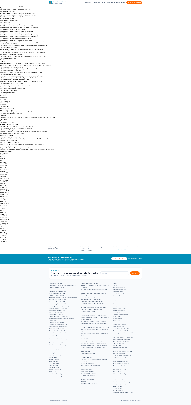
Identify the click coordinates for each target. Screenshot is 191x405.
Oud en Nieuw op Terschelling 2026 (57, 333)
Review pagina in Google (7, 122)
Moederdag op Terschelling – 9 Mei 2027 (123, 333)
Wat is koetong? (117, 320)
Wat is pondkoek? (117, 318)
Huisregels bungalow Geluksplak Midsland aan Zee (14, 79)
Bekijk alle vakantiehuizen (119, 258)
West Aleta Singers (117, 345)
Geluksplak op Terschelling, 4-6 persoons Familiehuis (94, 345)
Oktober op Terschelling (55, 371)
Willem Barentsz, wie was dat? (120, 361)
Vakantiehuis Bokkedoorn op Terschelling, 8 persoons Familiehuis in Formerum (22, 72)
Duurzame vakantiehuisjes (119, 365)
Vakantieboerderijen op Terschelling (10, 130)
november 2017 (4, 205)
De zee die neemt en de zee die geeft (122, 355)
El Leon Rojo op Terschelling (88, 371)
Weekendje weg (4, 155)
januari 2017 (3, 216)
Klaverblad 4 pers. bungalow (88, 311)
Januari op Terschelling (54, 353)
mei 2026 (2, 160)
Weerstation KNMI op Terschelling (121, 363)
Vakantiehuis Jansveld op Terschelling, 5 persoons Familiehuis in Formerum (21, 81)
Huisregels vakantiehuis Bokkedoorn (10, 74)
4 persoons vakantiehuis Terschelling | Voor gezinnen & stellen (17, 13)
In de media (3, 104)
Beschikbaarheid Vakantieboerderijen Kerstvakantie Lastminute (17, 33)
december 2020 (4, 178)
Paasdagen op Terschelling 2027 (57, 301)
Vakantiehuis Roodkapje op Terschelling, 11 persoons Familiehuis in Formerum (22, 85)
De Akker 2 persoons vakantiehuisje (10, 24)
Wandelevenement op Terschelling (121, 382)
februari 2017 (3, 214)
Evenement (3, 228)
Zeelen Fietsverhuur (86, 351)
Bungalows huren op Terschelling (9, 142)
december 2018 (4, 191)
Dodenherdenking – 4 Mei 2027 (120, 330)
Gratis (1, 232)
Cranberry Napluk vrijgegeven (120, 308)
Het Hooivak (3, 97)
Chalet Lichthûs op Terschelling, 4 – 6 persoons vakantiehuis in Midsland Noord (22, 52)
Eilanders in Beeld (117, 386)
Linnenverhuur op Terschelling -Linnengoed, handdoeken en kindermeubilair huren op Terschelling (27, 117)
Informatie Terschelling (6, 94)
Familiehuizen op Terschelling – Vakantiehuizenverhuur (94, 315)
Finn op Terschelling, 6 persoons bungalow (91, 309)
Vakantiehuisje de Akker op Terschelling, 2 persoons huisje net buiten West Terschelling (24, 139)
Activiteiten (110, 2)
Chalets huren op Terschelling (8, 43)
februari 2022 (4, 173)
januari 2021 (3, 176)
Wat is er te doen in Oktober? (120, 306)
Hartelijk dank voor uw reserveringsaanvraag (12, 88)
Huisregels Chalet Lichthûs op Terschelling (12, 54)
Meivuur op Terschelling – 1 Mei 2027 (58, 308)
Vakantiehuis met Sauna (55, 349)
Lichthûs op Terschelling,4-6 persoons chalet (92, 301)
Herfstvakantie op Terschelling (8, 90)
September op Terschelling (55, 369)
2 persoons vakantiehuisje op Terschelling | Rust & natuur (16, 9)
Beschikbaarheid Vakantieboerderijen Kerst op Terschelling (16, 31)
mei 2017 (2, 209)
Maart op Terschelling (54, 357)
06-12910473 (88, 250)
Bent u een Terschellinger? (119, 353)
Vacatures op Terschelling (119, 379)
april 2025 (3, 167)
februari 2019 (4, 187)
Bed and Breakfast (5, 22)
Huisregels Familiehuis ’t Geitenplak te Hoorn (12, 67)
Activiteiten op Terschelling (87, 379)
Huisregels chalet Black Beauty (8, 47)
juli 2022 (2, 171)
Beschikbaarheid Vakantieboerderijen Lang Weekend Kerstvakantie (19, 36)
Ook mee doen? (4, 106)
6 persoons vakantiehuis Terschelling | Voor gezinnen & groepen (18, 15)
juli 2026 (2, 158)
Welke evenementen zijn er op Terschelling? (123, 392)
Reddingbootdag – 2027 (119, 326)
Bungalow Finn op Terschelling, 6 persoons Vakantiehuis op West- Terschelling (22, 144)
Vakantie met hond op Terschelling (57, 344)
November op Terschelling (55, 374)
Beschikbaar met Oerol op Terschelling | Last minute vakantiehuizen (19, 27)
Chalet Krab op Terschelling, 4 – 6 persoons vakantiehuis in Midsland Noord (21, 49)
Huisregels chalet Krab (6, 51)
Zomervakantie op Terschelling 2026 (58, 324)
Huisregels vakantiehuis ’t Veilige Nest (10, 70)
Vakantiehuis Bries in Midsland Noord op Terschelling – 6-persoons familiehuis (22, 76)
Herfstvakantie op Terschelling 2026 (58, 326)
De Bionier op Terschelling (87, 363)
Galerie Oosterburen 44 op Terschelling (90, 365)
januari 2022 (3, 174)
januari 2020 (3, 182)
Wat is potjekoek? (117, 312)
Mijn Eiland (96, 2)
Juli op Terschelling (53, 365)
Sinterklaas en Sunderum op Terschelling (123, 351)
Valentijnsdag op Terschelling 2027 (57, 291)
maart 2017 (3, 212)
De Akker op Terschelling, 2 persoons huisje (91, 341)
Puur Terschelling (5, 101)
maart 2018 (3, 201)
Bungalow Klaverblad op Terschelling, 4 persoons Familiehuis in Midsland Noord (22, 148)
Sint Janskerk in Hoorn (118, 376)
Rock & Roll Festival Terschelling (9, 124)
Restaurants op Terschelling (87, 369)
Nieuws (103, 2)
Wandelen (2, 241)
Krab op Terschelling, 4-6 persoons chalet (91, 299)
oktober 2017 (4, 207)
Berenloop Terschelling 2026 (120, 347)
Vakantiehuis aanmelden (134, 2)
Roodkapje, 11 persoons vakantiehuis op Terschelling (94, 289)
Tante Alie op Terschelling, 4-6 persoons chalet (92, 303)
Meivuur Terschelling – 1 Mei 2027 (121, 328)
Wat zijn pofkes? (117, 316)
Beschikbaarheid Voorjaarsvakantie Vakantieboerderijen (15, 38)
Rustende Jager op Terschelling (88, 373)
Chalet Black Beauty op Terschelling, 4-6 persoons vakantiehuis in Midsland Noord (23, 45)
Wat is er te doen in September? (121, 304)
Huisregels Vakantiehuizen (119, 289)
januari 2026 (3, 165)
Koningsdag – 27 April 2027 (119, 324)
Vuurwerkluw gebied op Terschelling (58, 339)
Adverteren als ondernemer (7, 103)
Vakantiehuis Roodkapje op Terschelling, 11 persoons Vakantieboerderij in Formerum (23, 131)
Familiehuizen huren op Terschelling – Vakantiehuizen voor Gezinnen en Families (22, 63)
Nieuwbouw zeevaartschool (120, 384)
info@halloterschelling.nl (53, 248)
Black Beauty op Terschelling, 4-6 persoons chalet (93, 297)
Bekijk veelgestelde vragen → (120, 249)
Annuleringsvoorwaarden (7, 18)
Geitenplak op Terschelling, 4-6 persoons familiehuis (93, 343)
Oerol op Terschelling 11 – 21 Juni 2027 (58, 316)
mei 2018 (2, 198)
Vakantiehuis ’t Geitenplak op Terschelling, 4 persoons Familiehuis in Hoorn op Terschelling (25, 65)
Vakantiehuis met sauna (6, 135)
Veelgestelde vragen (5, 151)
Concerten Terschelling (118, 343)
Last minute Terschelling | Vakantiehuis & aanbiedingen (62, 285)
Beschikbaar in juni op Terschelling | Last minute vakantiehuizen (18, 26)
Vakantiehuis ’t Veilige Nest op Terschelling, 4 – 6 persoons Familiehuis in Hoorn (22, 69)
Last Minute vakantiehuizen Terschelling (11, 113)
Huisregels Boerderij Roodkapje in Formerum (12, 133)
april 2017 (3, 210)
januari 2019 (3, 189)
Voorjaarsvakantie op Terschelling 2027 (58, 293)
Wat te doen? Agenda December (89, 383)
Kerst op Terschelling (118, 390)
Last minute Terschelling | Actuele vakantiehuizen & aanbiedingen (18, 112)
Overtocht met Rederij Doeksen (56, 287)
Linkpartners (3, 115)
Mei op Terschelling (53, 361)
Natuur (2, 235)
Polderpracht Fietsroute (119, 371)
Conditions (3, 60)
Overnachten (3, 239)
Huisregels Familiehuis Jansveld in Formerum (12, 83)
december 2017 (4, 203)
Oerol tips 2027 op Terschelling (56, 322)
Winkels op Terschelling (86, 357)
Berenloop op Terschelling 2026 (56, 328)
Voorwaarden (4, 153)
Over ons (116, 2)
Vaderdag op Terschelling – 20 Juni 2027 (123, 337)
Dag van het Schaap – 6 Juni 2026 (121, 339)
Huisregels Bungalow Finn (7, 146)
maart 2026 (3, 164)
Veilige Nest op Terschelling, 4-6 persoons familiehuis (94, 323)
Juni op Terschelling (54, 363)
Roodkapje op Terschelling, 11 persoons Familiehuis (93, 321)
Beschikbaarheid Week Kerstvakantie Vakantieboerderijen (16, 40)
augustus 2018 (4, 196)
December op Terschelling (55, 376)
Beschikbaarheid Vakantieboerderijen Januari (12, 29)
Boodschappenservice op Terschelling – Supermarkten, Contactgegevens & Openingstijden (25, 42)
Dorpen (2, 225)
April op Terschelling (54, 359)
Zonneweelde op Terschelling (88, 375)
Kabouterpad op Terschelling (120, 369)
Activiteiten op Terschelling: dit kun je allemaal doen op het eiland (18, 17)
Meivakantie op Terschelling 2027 (57, 310)
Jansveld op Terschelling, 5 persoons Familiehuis (93, 347)
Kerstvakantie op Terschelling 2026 (57, 330)
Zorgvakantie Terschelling (55, 347)
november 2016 (4, 219)
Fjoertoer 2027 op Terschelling (56, 295)
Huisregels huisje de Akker (7, 11)
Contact (123, 2)
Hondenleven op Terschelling (120, 357)
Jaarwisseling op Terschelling (56, 335)
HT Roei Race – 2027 (118, 335)
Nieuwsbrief (3, 119)
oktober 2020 (4, 180)
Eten (1, 226)
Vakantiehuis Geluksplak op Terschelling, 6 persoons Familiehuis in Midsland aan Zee (24, 78)
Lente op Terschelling (118, 388)
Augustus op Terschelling (55, 367)
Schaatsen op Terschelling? (119, 374)
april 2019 (3, 185)
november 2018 (4, 192)
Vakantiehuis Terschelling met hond (10, 137)
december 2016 (4, 217)
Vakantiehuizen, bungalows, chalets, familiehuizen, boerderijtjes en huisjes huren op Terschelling (27, 149)
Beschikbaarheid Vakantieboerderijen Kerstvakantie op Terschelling (19, 35)
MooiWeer (3, 99)
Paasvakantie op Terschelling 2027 (57, 304)
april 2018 (3, 200)
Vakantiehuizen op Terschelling (8, 140)
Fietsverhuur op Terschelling (8, 87)
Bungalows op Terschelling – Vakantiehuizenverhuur (93, 307)
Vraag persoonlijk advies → (135, 258)
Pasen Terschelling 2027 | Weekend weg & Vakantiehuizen (63, 297)
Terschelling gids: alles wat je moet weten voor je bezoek (16, 128)
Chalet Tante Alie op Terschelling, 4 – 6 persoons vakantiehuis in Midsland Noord (23, 56)
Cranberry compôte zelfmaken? (120, 314)
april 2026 (3, 162)
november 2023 (4, 169)
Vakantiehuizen (87, 2)
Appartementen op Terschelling (9, 20)
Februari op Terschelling (55, 355)
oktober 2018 (4, 194)
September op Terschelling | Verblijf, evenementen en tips (16, 126)
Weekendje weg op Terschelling (56, 342)
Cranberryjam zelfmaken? (119, 310)
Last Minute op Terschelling (8, 110)
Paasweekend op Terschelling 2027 (57, 299)
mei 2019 (2, 183)
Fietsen (2, 230)
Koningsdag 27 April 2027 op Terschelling (59, 306)
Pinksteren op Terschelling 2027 (57, 314)
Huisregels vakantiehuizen (7, 92)
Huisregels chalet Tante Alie (8, 58)
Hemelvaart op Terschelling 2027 (57, 312)
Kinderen (2, 234)
